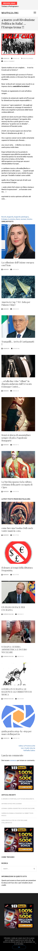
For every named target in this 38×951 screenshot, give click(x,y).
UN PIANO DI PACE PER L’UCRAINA (13, 608)
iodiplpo (6, 58)
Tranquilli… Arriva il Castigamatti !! (17, 343)
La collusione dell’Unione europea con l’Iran (17, 264)
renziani (23, 219)
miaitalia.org (10, 12)
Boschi (3, 217)
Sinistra (29, 219)
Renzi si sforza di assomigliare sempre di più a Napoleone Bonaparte (16, 438)
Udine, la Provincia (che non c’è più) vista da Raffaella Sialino (27, 748)
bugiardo (10, 217)
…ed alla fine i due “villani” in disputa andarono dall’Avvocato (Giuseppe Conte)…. (16, 384)
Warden (6, 269)
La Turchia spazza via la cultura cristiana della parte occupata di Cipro (16, 484)
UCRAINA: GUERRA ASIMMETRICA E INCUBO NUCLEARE (14, 649)
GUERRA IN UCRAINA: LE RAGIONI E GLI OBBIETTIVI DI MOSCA (16, 692)
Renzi (18, 219)
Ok (19, 947)
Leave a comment (9, 61)
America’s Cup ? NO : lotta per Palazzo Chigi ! (15, 303)
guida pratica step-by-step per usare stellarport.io (16, 732)
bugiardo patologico (21, 217)
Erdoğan (4, 219)
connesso (13, 760)
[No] (36, 943)
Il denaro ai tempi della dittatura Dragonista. (17, 569)
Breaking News (9, 3)
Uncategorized (28, 58)
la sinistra (11, 219)
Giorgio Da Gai (8, 614)
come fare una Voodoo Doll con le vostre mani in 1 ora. (17, 529)
